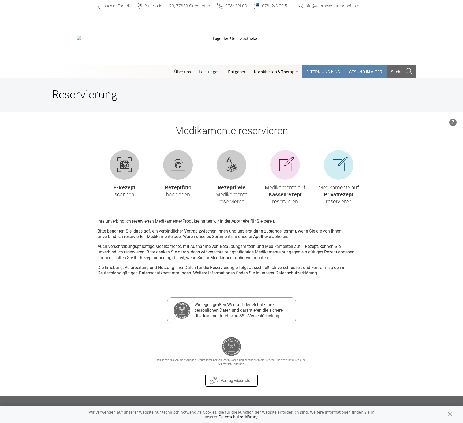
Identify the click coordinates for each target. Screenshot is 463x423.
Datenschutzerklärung (239, 416)
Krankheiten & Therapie (276, 72)
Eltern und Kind (323, 72)
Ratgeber (236, 72)
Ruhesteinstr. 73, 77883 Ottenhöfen (177, 5)
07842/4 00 (236, 5)
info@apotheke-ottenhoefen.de (333, 5)
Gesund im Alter (365, 72)
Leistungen (209, 72)
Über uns (182, 72)
